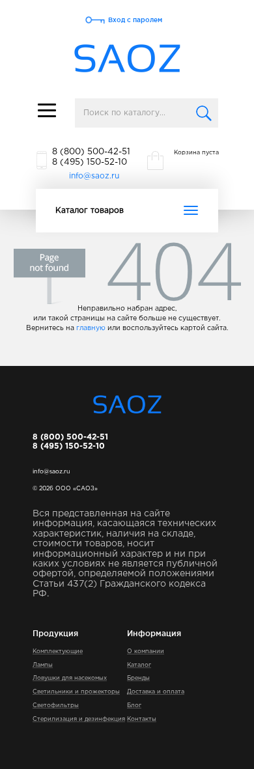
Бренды (138, 677)
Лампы (43, 664)
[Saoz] (127, 59)
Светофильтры (56, 705)
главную (91, 328)
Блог (134, 705)
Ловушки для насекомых (70, 677)
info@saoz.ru (94, 176)
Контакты (141, 718)
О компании (145, 651)
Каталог (139, 664)
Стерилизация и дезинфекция (79, 718)
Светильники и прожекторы (76, 691)
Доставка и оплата (155, 691)
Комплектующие (58, 651)
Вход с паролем (135, 19)
